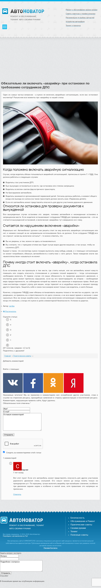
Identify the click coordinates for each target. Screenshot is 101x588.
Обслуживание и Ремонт (82, 521)
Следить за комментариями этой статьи (23, 453)
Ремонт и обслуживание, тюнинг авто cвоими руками (25, 18)
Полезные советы (79, 535)
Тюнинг (74, 531)
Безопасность (77, 518)
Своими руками (78, 528)
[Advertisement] (50, 61)
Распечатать (10, 311)
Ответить (17, 494)
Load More (50, 504)
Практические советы (81, 525)
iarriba (11, 306)
